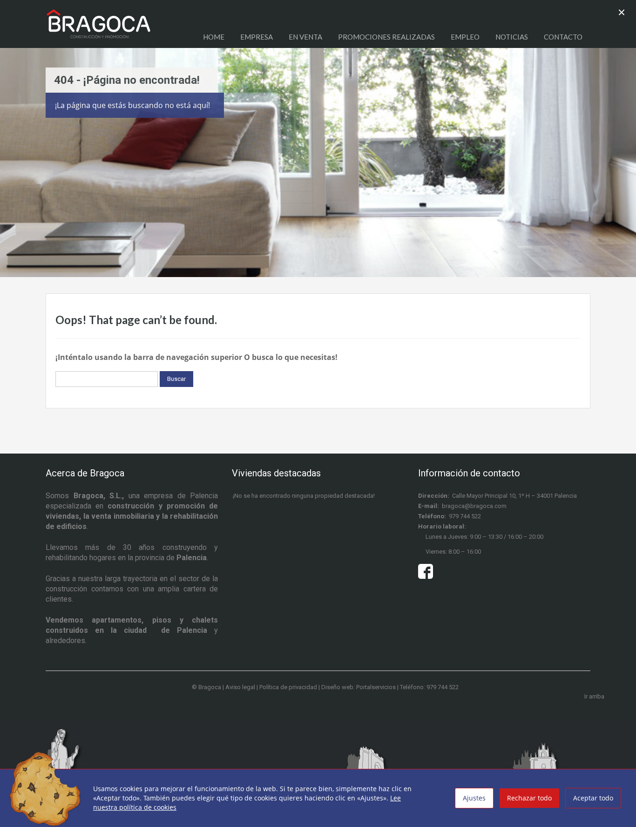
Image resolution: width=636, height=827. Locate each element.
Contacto (563, 37)
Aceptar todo (593, 797)
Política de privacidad (288, 687)
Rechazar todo (529, 797)
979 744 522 (465, 516)
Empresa (256, 37)
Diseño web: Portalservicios (358, 687)
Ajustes (474, 797)
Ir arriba (594, 696)
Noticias (511, 37)
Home (213, 37)
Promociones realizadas (386, 37)
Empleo (465, 37)
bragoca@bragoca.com (474, 505)
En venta (305, 37)
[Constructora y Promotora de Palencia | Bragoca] (98, 28)
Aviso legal (240, 687)
